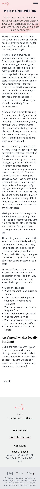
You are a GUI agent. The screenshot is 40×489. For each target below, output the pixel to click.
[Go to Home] (20, 407)
